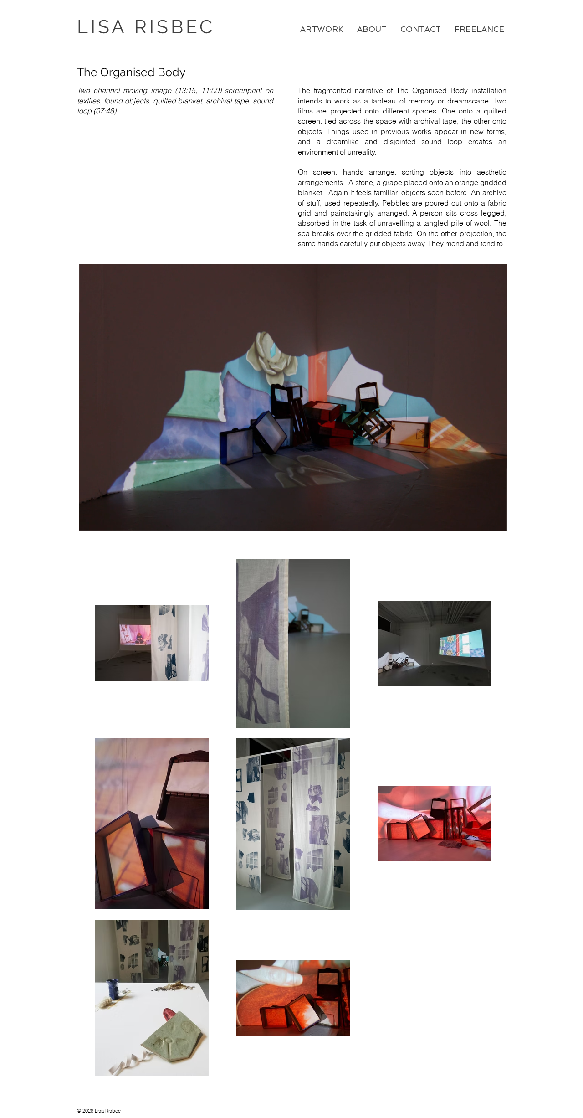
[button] (495, 520)
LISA (105, 26)
